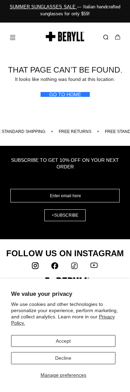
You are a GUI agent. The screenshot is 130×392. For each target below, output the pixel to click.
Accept (63, 341)
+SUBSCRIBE (65, 215)
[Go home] (65, 36)
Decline (63, 358)
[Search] (107, 37)
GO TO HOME (65, 94)
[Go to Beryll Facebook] (55, 267)
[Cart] (117, 37)
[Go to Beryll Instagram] (36, 267)
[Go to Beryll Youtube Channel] (94, 267)
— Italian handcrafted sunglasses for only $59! (65, 10)
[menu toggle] (10, 37)
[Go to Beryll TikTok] (75, 267)
